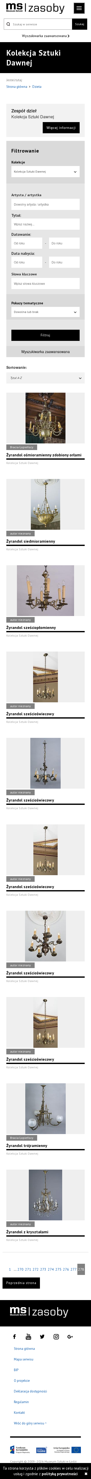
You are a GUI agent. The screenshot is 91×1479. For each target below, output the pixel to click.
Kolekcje (18, 162)
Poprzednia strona (21, 1283)
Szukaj (79, 24)
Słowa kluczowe (24, 274)
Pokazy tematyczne (27, 303)
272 (36, 1269)
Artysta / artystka (26, 195)
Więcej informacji (61, 127)
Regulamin (21, 1402)
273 (43, 1269)
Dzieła (36, 87)
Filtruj (45, 335)
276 (66, 1269)
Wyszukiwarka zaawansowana (45, 36)
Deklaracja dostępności (30, 1391)
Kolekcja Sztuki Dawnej (30, 171)
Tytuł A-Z (16, 378)
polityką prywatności (60, 1473)
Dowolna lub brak (26, 312)
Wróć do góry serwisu (30, 1423)
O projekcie (22, 1380)
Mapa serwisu (23, 1359)
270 (20, 1269)
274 (51, 1269)
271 (28, 1269)
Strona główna (17, 87)
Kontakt (19, 1412)
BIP (16, 1370)
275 (58, 1269)
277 (74, 1269)
